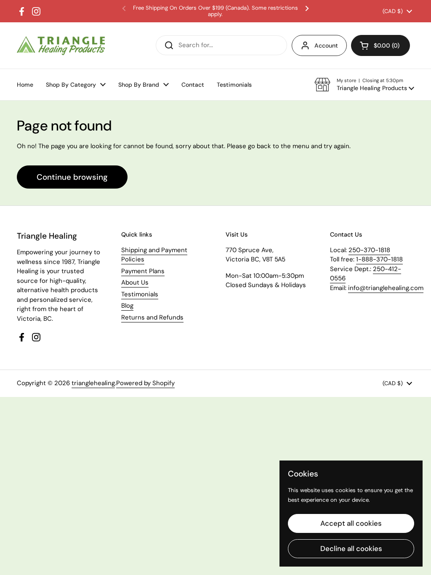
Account (326, 45)
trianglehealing (93, 383)
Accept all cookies (351, 523)
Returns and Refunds (152, 317)
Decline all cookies (351, 548)
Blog (127, 305)
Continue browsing (72, 177)
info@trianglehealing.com (385, 288)
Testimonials (139, 294)
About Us (135, 282)
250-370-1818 (369, 250)
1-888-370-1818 (379, 259)
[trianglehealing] (61, 45)
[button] (364, 85)
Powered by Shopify (145, 383)
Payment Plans (143, 271)
